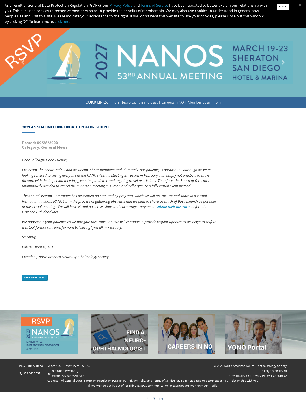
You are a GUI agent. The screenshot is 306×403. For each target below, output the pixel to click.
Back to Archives (35, 277)
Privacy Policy (260, 376)
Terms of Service (238, 376)
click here (63, 21)
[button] (23, 62)
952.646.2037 (31, 373)
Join (218, 102)
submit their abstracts (173, 206)
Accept (283, 6)
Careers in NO (173, 102)
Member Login (199, 102)
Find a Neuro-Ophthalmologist (134, 102)
